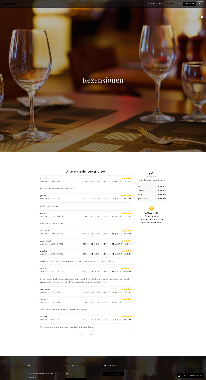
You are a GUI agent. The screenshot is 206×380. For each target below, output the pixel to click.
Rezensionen (169, 3)
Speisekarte (152, 3)
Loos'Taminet (8, 3)
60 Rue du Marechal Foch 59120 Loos (40, 374)
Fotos (160, 3)
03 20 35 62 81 (33, 377)
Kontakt (179, 3)
